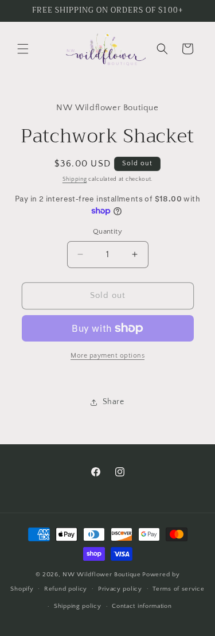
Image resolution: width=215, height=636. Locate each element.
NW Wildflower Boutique (101, 574)
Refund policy (65, 588)
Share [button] (113, 401)
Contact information (141, 606)
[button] (23, 48)
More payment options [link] (107, 355)
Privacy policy (120, 588)
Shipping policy (77, 606)
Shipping (74, 179)
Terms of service (178, 588)
